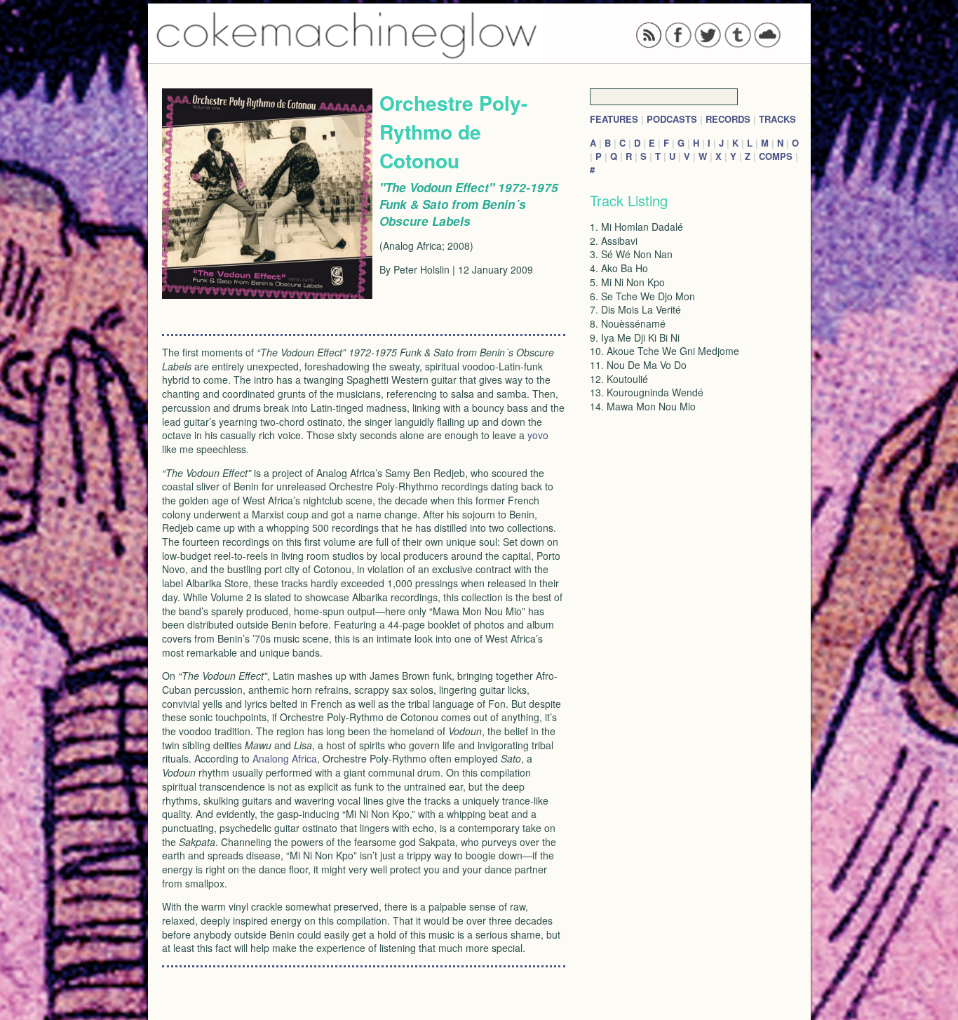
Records (728, 119)
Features (614, 119)
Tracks (777, 119)
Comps (775, 156)
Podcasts (672, 119)
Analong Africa (284, 758)
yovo (537, 435)
